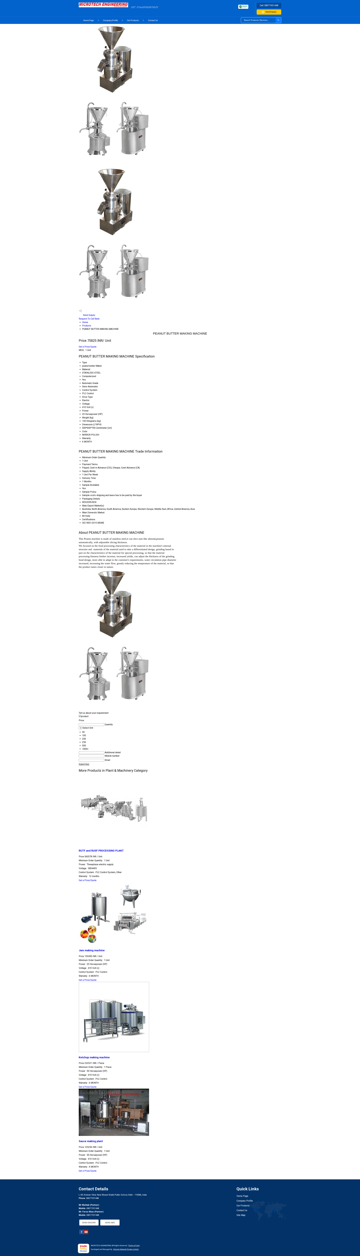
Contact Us (153, 20)
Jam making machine (92, 950)
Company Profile (110, 20)
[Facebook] (81, 1233)
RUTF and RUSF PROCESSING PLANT (101, 850)
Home (85, 322)
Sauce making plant (91, 1141)
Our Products (133, 20)
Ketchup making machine (94, 1057)
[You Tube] (86, 1233)
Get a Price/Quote (87, 346)
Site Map (241, 1215)
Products (86, 325)
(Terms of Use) (134, 1246)
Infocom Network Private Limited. (126, 1249)
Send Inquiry (271, 12)
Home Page (88, 20)
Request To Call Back (89, 318)
